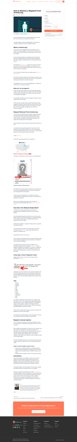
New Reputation (37, 371)
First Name (47, 15)
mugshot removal (24, 64)
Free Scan (58, 1)
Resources (46, 1)
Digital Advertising (36, 432)
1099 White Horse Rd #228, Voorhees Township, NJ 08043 (21, 440)
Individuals (29, 1)
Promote (24, 428)
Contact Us (52, 1)
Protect (24, 430)
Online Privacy (25, 432)
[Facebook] (15, 427)
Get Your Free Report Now (38, 411)
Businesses (34, 1)
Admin (28, 33)
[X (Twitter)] (13, 427)
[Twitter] (15, 392)
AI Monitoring (35, 428)
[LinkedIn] (19, 427)
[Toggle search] (63, 1)
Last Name (47, 18)
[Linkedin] (14, 392)
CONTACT (24, 230)
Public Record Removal (37, 423)
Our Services (40, 1)
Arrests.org (18, 135)
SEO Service (35, 430)
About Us (56, 423)
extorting (21, 258)
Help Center (46, 423)
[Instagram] (17, 427)
